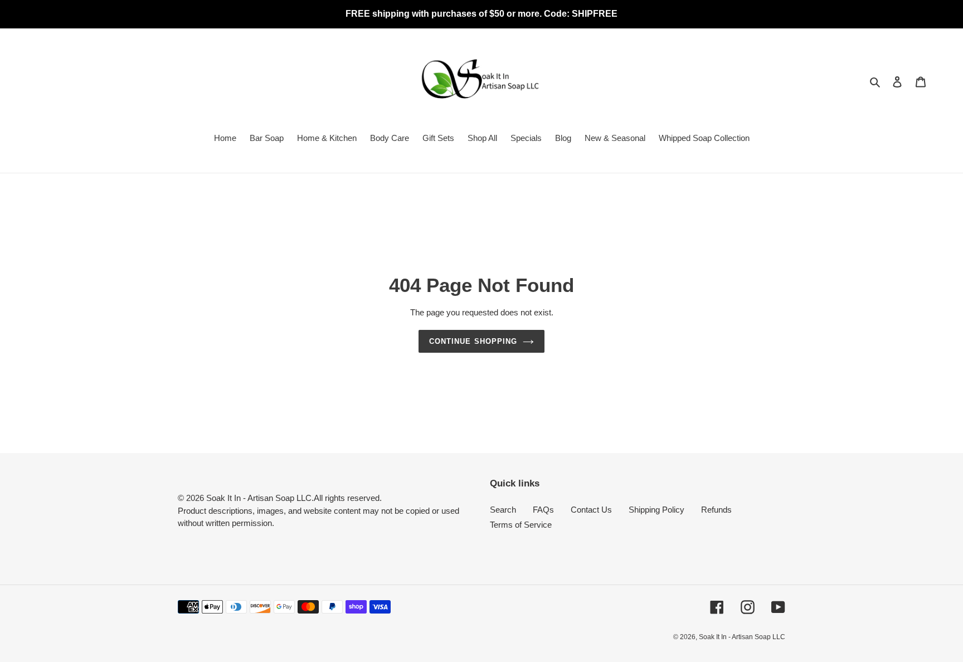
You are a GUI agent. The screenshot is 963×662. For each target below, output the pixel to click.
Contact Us (591, 509)
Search (503, 509)
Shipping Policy (656, 509)
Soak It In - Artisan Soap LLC (742, 637)
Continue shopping (473, 341)
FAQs (543, 509)
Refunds (716, 509)
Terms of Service (521, 524)
